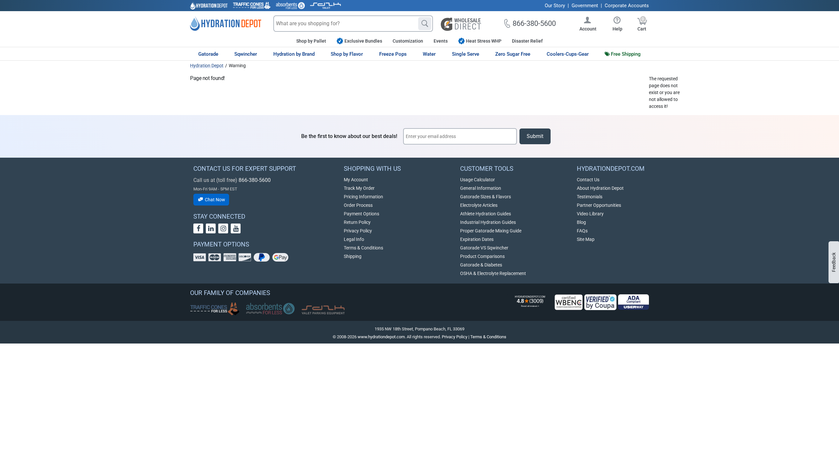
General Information (480, 188)
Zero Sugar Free (512, 54)
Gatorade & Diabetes (481, 264)
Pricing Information (363, 196)
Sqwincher (245, 54)
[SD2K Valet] (325, 5)
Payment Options (361, 213)
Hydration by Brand (294, 54)
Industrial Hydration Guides (488, 222)
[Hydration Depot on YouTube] (236, 228)
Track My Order (359, 188)
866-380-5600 (255, 180)
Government (585, 6)
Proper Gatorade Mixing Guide (490, 230)
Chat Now (214, 199)
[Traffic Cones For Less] (251, 5)
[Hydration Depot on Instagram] (223, 228)
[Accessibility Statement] (633, 302)
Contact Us (588, 179)
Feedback (833, 262)
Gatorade (208, 54)
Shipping (352, 256)
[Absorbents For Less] (290, 6)
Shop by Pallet (311, 41)
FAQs (582, 230)
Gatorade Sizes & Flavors (485, 196)
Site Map (586, 239)
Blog (581, 222)
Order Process (358, 205)
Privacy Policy (358, 230)
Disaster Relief (527, 41)
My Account (356, 179)
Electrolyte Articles (479, 205)
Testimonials (589, 196)
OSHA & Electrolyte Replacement (493, 273)
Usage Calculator (477, 179)
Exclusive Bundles (363, 41)
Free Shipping (626, 54)
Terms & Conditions (363, 247)
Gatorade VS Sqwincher (484, 247)
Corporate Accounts (627, 6)
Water (429, 54)
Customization (408, 41)
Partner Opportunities (599, 205)
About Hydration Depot (600, 188)
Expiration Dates (477, 239)
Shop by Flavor (347, 54)
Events (441, 41)
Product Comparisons (482, 256)
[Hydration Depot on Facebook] (198, 228)
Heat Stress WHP (483, 41)
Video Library (590, 213)
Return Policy (357, 222)
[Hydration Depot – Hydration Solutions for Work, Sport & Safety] (225, 23)
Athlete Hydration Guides (485, 213)
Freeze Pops (393, 54)
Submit (535, 136)
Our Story (555, 6)
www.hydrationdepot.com (381, 336)
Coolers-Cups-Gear (568, 54)
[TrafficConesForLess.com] (214, 308)
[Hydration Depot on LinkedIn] (211, 228)
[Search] (424, 23)
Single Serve (465, 54)
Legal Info (354, 239)
